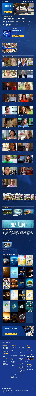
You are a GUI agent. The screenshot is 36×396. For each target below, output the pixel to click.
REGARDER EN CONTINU (29, 318)
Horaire (3, 356)
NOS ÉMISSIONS (13, 345)
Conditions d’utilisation (6, 391)
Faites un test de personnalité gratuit (16, 36)
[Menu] (33, 1)
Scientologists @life (14, 374)
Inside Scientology (13, 347)
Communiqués (4, 361)
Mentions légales (5, 394)
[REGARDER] (14, 272)
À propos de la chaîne (5, 351)
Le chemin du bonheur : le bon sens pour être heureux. (22, 367)
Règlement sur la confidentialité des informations (9, 393)
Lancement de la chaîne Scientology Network (5, 348)
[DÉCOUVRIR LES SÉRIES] (6, 260)
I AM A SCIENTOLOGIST (7, 16)
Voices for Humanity (14, 353)
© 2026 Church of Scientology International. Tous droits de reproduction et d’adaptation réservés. (15, 390)
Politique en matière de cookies (7, 392)
